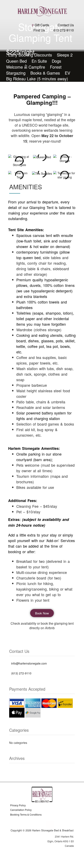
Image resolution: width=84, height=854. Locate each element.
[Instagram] (42, 825)
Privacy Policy (18, 805)
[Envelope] (50, 825)
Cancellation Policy (21, 809)
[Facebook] (34, 825)
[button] (42, 41)
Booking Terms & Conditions (26, 814)
